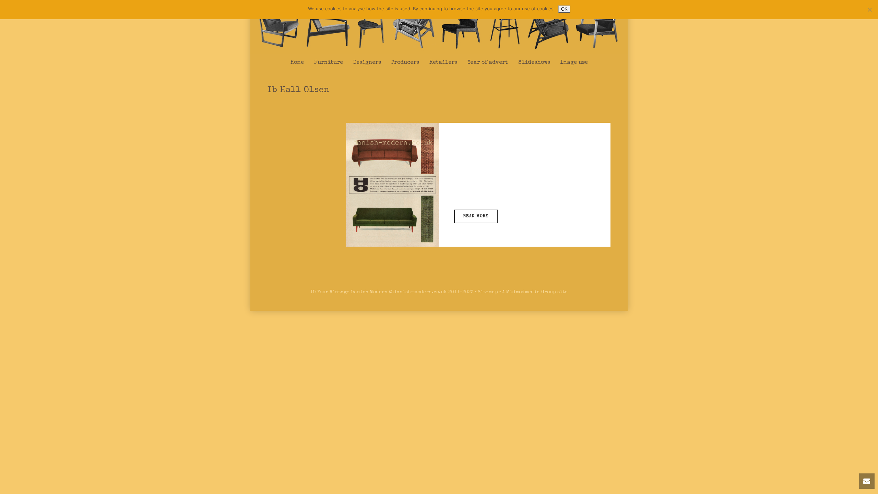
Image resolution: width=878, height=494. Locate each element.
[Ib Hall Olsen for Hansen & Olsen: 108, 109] (392, 184)
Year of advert (487, 63)
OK (564, 9)
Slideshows (534, 63)
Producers (405, 63)
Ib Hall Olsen (496, 180)
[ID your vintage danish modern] (439, 27)
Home (297, 63)
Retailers (443, 63)
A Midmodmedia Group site (535, 292)
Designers (367, 63)
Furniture (328, 63)
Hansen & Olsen (504, 189)
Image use (574, 63)
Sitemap (488, 292)
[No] (869, 9)
